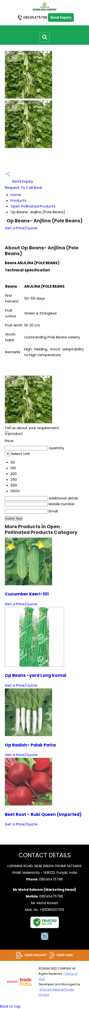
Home (15, 194)
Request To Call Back (23, 187)
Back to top (10, 1006)
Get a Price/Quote (21, 227)
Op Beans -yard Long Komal (35, 675)
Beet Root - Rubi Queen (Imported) (43, 814)
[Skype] (44, 940)
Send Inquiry (22, 181)
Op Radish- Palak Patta (30, 745)
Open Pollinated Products (33, 206)
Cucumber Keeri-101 (27, 594)
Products (18, 200)
